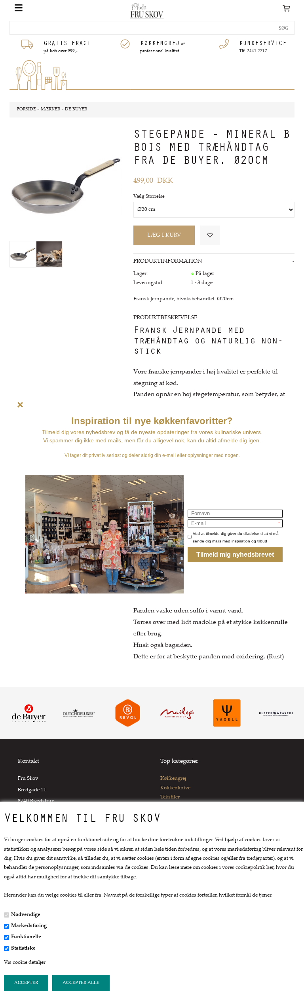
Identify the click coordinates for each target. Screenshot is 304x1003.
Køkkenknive (175, 788)
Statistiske (23, 948)
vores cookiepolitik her (248, 867)
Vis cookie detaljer (25, 962)
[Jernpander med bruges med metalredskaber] (49, 254)
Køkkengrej (173, 778)
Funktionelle (26, 937)
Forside (26, 109)
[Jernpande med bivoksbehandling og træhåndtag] (23, 254)
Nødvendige (25, 915)
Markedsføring (29, 926)
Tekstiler (170, 797)
